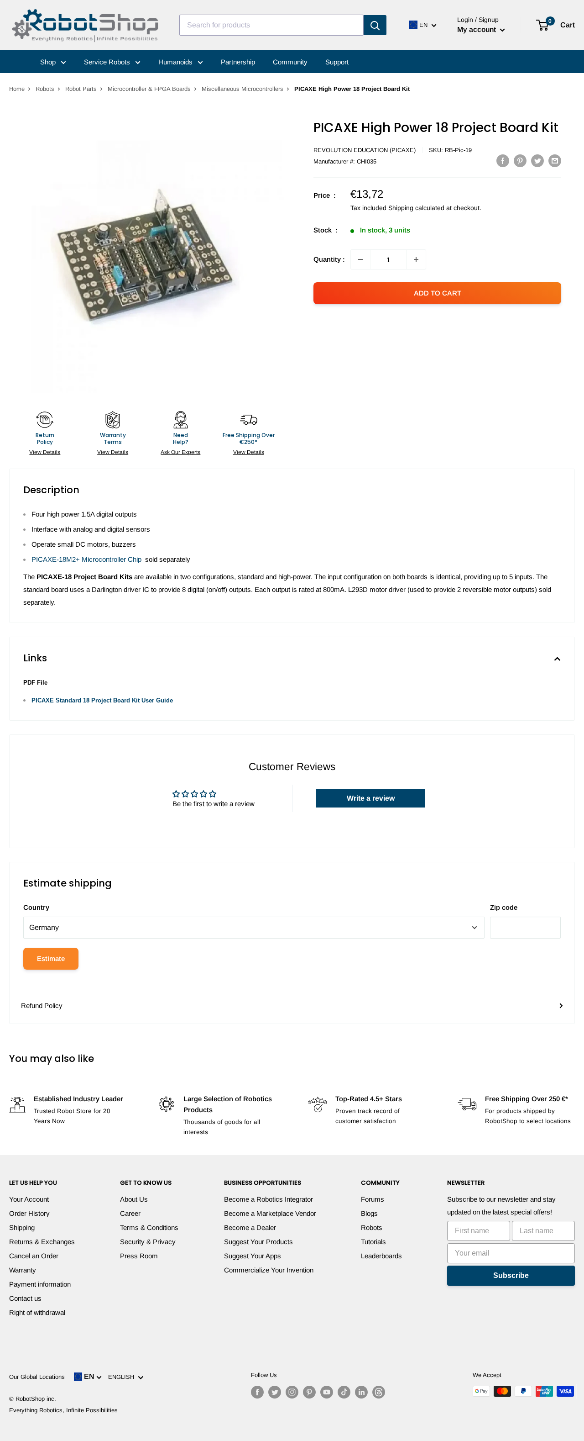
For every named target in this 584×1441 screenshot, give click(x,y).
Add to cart (437, 293)
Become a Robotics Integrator (268, 1199)
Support (337, 62)
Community (290, 62)
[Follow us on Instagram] (292, 1392)
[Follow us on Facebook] (257, 1392)
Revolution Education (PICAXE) (364, 150)
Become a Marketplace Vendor (270, 1213)
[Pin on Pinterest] (520, 160)
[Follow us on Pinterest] (309, 1392)
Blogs (369, 1213)
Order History (29, 1213)
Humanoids (176, 62)
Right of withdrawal (37, 1312)
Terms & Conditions (149, 1227)
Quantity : (329, 259)
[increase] (416, 259)
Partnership (238, 62)
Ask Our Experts (180, 452)
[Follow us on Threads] (378, 1392)
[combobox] (271, 25)
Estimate (51, 958)
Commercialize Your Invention (268, 1270)
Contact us (25, 1298)
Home (17, 88)
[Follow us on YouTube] (326, 1392)
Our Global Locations (37, 1376)
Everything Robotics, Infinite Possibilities (63, 1410)
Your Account (29, 1199)
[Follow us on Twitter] (274, 1392)
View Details (44, 452)
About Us (134, 1199)
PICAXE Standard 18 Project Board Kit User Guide (102, 700)
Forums (372, 1199)
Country (36, 907)
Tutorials (373, 1242)
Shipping (22, 1227)
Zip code (503, 907)
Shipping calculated (416, 207)
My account (477, 29)
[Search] (375, 25)
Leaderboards (381, 1256)
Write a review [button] (371, 798)
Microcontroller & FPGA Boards (149, 88)
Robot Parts (81, 88)
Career (130, 1213)
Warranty (22, 1270)
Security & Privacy (148, 1242)
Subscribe (511, 1275)
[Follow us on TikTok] (344, 1392)
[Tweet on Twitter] (537, 160)
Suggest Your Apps (252, 1256)
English (123, 1376)
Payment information (40, 1284)
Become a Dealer (250, 1227)
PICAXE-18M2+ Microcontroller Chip (86, 559)
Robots (45, 88)
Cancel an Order (33, 1256)
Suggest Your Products (258, 1242)
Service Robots (108, 62)
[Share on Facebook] (502, 160)
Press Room (139, 1256)
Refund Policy (42, 1005)
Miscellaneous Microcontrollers (242, 88)
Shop (48, 62)
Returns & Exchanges (42, 1242)
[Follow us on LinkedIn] (361, 1392)
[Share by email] (554, 160)
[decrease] (360, 259)
